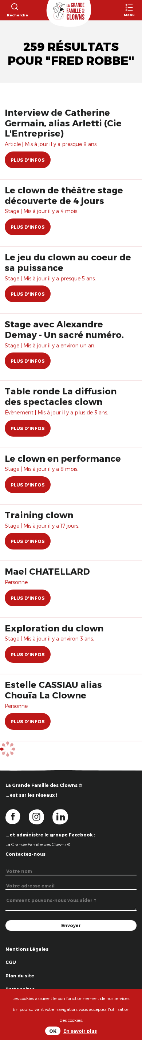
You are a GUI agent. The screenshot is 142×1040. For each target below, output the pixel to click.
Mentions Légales (26, 949)
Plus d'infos (28, 159)
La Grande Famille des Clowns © (37, 844)
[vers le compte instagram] (41, 816)
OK (52, 1030)
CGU (10, 962)
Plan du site (19, 975)
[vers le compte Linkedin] (63, 816)
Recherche (14, 15)
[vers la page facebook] (17, 816)
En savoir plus (80, 1030)
